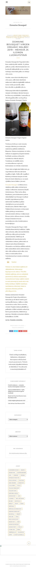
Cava (10, 475)
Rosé (18, 521)
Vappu (10, 534)
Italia (19, 485)
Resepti (19, 514)
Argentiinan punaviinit (21, 35)
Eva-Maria (21, 325)
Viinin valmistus (18, 37)
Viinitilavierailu (19, 534)
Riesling (11, 516)
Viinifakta (9, 37)
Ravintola (11, 514)
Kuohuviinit (12, 495)
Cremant (16, 475)
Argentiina (12, 472)
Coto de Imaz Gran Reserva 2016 (16, 403)
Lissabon (11, 498)
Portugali (11, 506)
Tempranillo (12, 532)
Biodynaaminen (21, 472)
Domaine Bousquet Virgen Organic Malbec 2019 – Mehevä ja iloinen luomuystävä (18, 48)
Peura (22, 503)
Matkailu (18, 501)
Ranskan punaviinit (14, 511)
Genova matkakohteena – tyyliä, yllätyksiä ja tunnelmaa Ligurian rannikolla (16, 391)
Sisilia (20, 527)
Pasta (16, 503)
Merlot (11, 503)
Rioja (17, 516)
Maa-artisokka (20, 498)
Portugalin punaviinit (15, 508)
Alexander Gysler (14, 470)
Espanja (23, 475)
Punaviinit (26, 36)
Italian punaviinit (14, 488)
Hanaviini (21, 482)
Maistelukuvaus (11, 36)
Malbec (19, 36)
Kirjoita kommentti (18, 327)
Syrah (18, 529)
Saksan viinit (12, 527)
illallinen (12, 485)
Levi (19, 495)
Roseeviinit (12, 521)
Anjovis (23, 470)
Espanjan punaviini (14, 477)
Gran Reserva (12, 482)
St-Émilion (12, 529)
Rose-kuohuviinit (13, 519)
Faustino (21, 480)
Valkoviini (21, 532)
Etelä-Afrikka (13, 480)
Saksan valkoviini (14, 524)
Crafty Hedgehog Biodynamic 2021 (16, 400)
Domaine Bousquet (11, 185)
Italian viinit (12, 490)
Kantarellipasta (13, 493)
